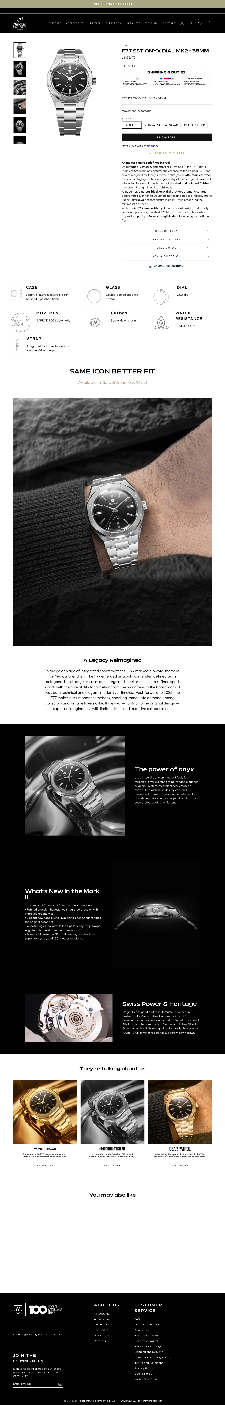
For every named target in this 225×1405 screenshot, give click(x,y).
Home (125, 45)
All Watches (101, 1314)
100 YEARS (169, 23)
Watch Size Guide (146, 1379)
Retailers (100, 1341)
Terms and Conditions (149, 1363)
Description (166, 230)
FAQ (137, 1319)
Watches (55, 23)
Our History (101, 1325)
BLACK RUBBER (194, 125)
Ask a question (166, 256)
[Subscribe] (60, 1384)
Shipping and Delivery (149, 1352)
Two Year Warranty (148, 1346)
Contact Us (142, 1330)
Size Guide (166, 247)
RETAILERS (133, 23)
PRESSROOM (114, 23)
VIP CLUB (151, 23)
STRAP (127, 118)
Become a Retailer (147, 1336)
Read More (179, 1165)
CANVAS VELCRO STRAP (161, 125)
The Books (101, 1330)
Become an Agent (146, 1341)
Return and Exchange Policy (153, 1357)
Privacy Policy (144, 1368)
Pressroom (101, 1335)
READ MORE (45, 1165)
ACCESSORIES (75, 23)
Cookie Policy (143, 1374)
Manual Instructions (147, 1325)
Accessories (102, 1319)
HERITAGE (95, 23)
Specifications (167, 239)
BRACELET (132, 125)
